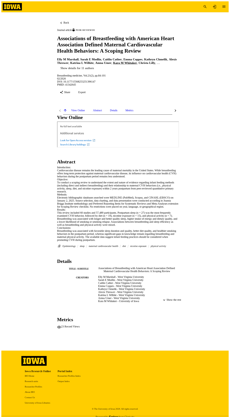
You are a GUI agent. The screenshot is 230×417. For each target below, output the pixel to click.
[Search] (205, 6)
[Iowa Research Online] (12, 7)
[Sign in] (214, 6)
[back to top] (65, 110)
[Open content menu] (224, 6)
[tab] (78, 110)
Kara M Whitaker (125, 63)
